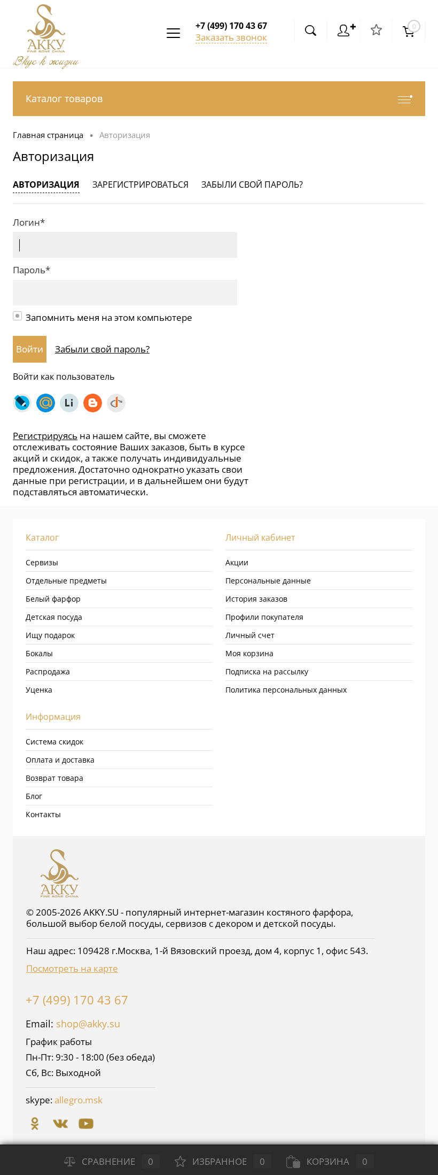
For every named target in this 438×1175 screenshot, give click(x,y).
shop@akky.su (88, 1023)
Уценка (39, 690)
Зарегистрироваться (140, 184)
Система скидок (54, 741)
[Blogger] (92, 403)
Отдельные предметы (66, 580)
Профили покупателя (264, 617)
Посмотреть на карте (72, 968)
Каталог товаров (64, 98)
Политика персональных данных (286, 690)
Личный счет (250, 635)
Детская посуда (54, 617)
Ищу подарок (50, 635)
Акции (236, 562)
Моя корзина (249, 653)
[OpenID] (116, 403)
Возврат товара (54, 778)
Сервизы (42, 562)
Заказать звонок (231, 37)
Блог (34, 796)
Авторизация (46, 184)
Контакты (43, 814)
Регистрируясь (45, 435)
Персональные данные (268, 580)
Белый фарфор (53, 599)
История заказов (256, 599)
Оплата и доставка (60, 760)
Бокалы (39, 653)
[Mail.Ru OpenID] (45, 403)
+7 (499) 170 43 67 (77, 1000)
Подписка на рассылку (266, 671)
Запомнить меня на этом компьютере (109, 317)
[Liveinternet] (69, 403)
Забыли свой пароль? (252, 184)
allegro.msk (78, 1100)
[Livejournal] (22, 403)
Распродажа (48, 671)
